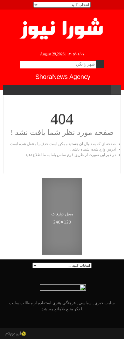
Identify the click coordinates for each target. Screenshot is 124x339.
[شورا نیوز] (62, 27)
